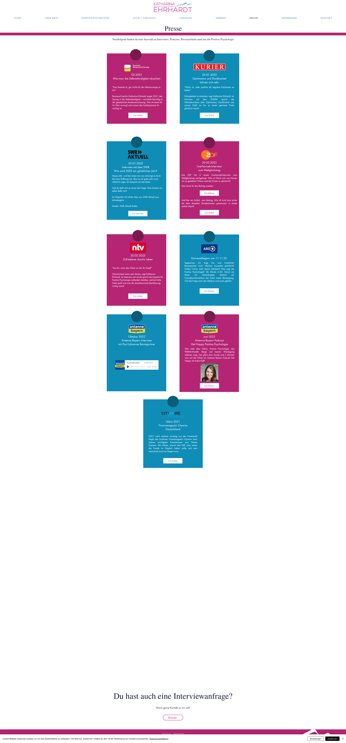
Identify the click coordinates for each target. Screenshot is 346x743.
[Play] (128, 366)
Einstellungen (315, 738)
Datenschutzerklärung (159, 738)
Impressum (166, 733)
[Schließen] (342, 739)
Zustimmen (332, 738)
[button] (209, 291)
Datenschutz (178, 733)
